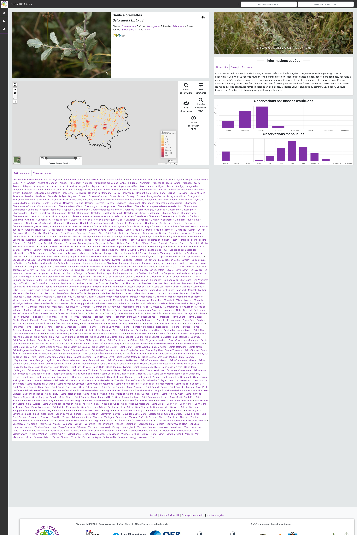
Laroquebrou (112, 266)
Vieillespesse (72, 430)
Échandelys (85, 236)
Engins (171, 236)
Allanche (136, 179)
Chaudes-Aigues (170, 213)
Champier (140, 206)
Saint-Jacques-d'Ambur (118, 367)
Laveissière (196, 269)
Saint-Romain (82, 397)
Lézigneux (85, 286)
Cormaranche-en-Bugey (25, 226)
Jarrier (69, 249)
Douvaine (38, 236)
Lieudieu (107, 286)
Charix (139, 209)
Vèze (44, 430)
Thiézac (184, 417)
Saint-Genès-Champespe (51, 357)
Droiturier (62, 236)
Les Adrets (106, 280)
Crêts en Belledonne (75, 229)
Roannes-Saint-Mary (109, 326)
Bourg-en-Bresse (156, 196)
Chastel (34, 213)
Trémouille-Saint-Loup (141, 420)
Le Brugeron (167, 273)
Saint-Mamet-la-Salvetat (39, 380)
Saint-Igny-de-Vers (81, 367)
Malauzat (121, 290)
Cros (128, 229)
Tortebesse (62, 420)
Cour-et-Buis (100, 226)
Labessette (18, 253)
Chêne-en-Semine (79, 216)
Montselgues (171, 306)
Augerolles (192, 186)
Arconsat (60, 186)
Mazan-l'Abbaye (33, 296)
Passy (16, 316)
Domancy (136, 233)
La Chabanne (191, 253)
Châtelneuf (83, 213)
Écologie (235, 67)
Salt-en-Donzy (43, 410)
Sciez (36, 413)
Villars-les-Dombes (138, 430)
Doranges (198, 233)
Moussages (50, 310)
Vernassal (105, 427)
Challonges (148, 203)
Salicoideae (128, 29)
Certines (56, 203)
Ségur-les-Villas (64, 413)
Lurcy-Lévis (34, 290)
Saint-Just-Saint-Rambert (120, 377)
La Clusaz (94, 259)
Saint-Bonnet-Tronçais (49, 340)
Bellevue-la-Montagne (99, 192)
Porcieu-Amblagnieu (143, 320)
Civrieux (87, 219)
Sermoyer (106, 413)
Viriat (161, 433)
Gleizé (136, 243)
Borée (113, 196)
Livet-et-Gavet (143, 286)
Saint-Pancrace (135, 387)
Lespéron (187, 283)
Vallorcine (90, 423)
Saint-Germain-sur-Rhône (183, 360)
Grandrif (163, 243)
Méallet (90, 296)
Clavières (130, 219)
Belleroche (67, 192)
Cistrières (76, 219)
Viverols (75, 437)
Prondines (100, 323)
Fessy (175, 239)
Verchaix (92, 427)
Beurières (40, 196)
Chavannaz (35, 216)
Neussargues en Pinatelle (147, 310)
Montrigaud (114, 306)
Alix (127, 179)
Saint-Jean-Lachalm (133, 370)
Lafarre (138, 259)
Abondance (19, 179)
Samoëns (58, 410)
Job (97, 249)
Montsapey (156, 306)
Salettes (193, 407)
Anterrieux (75, 182)
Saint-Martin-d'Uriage (154, 380)
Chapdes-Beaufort (50, 209)
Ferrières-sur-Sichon (158, 239)
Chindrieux (181, 216)
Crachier (172, 226)
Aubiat (170, 186)
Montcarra (106, 303)
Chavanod (48, 216)
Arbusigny (38, 186)
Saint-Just (28, 377)
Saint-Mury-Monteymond (100, 383)
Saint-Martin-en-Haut (179, 380)
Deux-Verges (67, 233)
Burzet (175, 199)
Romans (175, 326)
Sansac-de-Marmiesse (89, 410)
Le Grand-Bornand (54, 276)
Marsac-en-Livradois (153, 293)
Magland (84, 290)
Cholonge (18, 219)
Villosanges (113, 433)
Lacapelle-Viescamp (160, 253)
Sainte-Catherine (177, 346)
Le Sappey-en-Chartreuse (177, 280)
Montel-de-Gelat (165, 303)
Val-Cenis (32, 423)
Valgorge (67, 423)
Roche (126, 326)
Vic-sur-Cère (56, 430)
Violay (145, 433)
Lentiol (175, 276)
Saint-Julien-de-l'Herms (86, 373)
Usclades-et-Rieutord (175, 420)
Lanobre (193, 263)
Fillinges (17, 243)
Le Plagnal (50, 280)
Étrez (80, 239)
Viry (197, 433)
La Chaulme (69, 259)
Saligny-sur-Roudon (23, 410)
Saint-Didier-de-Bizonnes (164, 343)
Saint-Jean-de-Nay (60, 370)
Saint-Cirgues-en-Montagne (183, 340)
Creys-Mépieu (115, 229)
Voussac (143, 437)
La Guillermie (61, 263)
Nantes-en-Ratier (112, 310)
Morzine (38, 310)
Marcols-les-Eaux (59, 293)
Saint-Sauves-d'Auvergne (69, 400)
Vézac (36, 430)
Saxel (28, 413)
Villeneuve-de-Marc (187, 430)
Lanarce (146, 263)
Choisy (193, 216)
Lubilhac (185, 286)
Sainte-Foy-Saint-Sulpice (105, 350)
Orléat (90, 313)
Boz (27, 199)
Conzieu (177, 223)
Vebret (28, 427)
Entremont (195, 236)
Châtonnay (153, 213)
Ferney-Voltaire (138, 239)
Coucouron (72, 226)
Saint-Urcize (158, 403)
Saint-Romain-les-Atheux (155, 397)
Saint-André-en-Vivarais (111, 333)
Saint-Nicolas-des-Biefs (128, 383)
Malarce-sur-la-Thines (102, 290)
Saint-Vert (172, 403)
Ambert (31, 182)
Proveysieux (126, 323)
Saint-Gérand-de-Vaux (68, 360)
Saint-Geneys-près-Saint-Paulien (159, 357)
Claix (120, 219)
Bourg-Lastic (194, 196)
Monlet (188, 300)
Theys (162, 417)
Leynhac (73, 286)
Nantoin (127, 310)
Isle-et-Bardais (183, 246)
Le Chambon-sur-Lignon (189, 273)
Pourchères (188, 320)
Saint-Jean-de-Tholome (85, 370)
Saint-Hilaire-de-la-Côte (183, 363)
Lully (22, 290)
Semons (78, 413)
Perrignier (120, 316)
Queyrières (164, 323)
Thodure (194, 417)
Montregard (100, 306)
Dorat (16, 236)
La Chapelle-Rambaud (49, 259)
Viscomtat (18, 437)
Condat (84, 223)
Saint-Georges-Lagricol (41, 360)
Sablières (53, 330)
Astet (151, 186)
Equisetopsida (129, 26)
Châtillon (95, 213)
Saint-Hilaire (125, 363)
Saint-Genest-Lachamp (79, 357)
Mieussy (87, 300)
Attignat (160, 186)
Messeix (42, 300)
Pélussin (63, 316)
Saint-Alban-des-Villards (148, 330)
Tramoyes (109, 420)
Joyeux (132, 249)
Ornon (108, 313)
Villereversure (20, 433)
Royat (196, 326)
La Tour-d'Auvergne (58, 269)
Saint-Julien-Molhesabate (167, 373)
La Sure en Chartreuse (178, 266)
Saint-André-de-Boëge (59, 333)
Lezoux (97, 286)
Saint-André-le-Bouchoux (140, 333)
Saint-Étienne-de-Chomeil (46, 353)
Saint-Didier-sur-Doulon (104, 346)
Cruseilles (181, 229)
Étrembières (68, 239)
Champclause (108, 206)
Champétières (125, 206)
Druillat (73, 236)
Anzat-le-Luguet (129, 182)
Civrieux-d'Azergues (104, 219)
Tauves (133, 417)
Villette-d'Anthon (38, 433)
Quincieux (177, 323)
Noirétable (168, 310)
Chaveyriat (62, 216)
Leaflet (161, 164)
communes (22, 173)
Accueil (154, 515)
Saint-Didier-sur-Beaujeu (77, 346)
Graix (153, 243)
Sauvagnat (139, 410)
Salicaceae (178, 26)
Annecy (63, 182)
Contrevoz (165, 223)
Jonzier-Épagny (110, 249)
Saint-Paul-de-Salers (156, 387)
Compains (72, 223)
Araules (16, 186)
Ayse (64, 189)
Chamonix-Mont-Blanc (70, 206)
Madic (74, 290)
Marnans (128, 293)
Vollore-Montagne (91, 437)
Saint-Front (30, 357)
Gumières (53, 246)
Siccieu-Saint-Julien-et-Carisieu (165, 413)
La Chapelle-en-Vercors (166, 256)
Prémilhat (34, 323)
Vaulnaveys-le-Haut (177, 423)
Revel (29, 326)
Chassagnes (188, 209)
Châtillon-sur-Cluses (134, 213)
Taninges (109, 417)
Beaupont (27, 192)
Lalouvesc (75, 263)
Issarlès (16, 249)
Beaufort (163, 189)
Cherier (116, 216)
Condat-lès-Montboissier (129, 223)
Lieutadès (119, 286)
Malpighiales (153, 26)
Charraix (161, 209)
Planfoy (64, 320)
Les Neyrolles (160, 283)
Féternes (184, 239)
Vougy (133, 437)
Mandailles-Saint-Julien (162, 290)
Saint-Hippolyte (43, 367)
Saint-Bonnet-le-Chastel (158, 336)
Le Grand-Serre (94, 276)
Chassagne (173, 209)
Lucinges (197, 286)
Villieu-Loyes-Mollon (94, 433)
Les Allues (119, 280)
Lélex (127, 276)
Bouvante (18, 199)
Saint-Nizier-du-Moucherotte (158, 383)
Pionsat (34, 320)
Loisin (176, 286)
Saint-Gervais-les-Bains (51, 363)
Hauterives (95, 246)
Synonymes (248, 67)
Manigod (181, 290)
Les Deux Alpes (84, 283)
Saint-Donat (126, 346)
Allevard (167, 179)
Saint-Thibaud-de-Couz (106, 403)
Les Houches (128, 283)
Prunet (138, 323)
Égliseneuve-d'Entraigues (132, 236)
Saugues (107, 410)
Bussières (186, 199)
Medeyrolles (121, 296)
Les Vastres (19, 286)
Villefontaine (168, 430)
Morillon (27, 310)
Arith (105, 186)
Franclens (71, 243)
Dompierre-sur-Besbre (155, 233)
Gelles (120, 243)
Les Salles (199, 283)
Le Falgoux (27, 276)
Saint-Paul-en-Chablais (37, 390)
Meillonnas (160, 296)
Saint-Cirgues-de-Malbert (153, 340)
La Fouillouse (199, 259)
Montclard (135, 303)
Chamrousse (190, 206)
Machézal (63, 290)
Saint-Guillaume (108, 363)
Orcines (71, 313)
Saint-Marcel (61, 380)
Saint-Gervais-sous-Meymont (81, 363)
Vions (153, 433)
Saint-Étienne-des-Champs (108, 353)
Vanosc (119, 423)
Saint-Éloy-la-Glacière (132, 350)
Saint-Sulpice (33, 403)
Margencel (93, 293)
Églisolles (152, 236)
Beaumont (187, 189)
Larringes (126, 266)
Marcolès (43, 293)
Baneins (128, 189)
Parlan (167, 313)
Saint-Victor (186, 403)
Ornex (99, 313)
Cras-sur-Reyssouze (36, 229)
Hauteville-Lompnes (113, 246)
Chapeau (66, 209)
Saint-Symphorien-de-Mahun (58, 403)
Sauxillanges (192, 410)
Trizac (158, 420)
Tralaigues (96, 420)
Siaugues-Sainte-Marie (134, 413)
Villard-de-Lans (89, 430)
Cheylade (153, 216)
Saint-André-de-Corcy (85, 333)
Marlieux (116, 293)
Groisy (204, 243)
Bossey (130, 196)
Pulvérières (150, 323)
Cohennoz (143, 219)
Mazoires (79, 296)
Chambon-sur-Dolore (24, 206)
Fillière (202, 239)
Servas (116, 413)
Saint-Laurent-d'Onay (148, 377)
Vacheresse (19, 423)
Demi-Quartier (50, 233)
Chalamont (134, 203)
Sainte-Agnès (159, 346)
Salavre (174, 407)
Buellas (140, 199)
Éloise (163, 236)
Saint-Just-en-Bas (45, 377)
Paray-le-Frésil (154, 313)
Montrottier (142, 306)
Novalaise (41, 313)
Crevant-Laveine (97, 229)
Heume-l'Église (157, 246)
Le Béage (77, 273)
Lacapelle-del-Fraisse (135, 253)
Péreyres (74, 316)
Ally (23, 182)
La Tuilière (105, 269)
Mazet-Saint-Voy (63, 296)
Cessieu (89, 203)
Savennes (18, 413)
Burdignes (151, 199)
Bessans (183, 192)
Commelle (59, 223)
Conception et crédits (193, 515)
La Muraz (124, 263)
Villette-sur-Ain (57, 433)
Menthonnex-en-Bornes (189, 296)
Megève (134, 296)
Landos (182, 263)
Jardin (60, 249)
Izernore (27, 249)
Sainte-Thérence (173, 350)
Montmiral (44, 306)
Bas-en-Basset (149, 189)
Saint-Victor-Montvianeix (66, 407)
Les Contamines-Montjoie (45, 283)
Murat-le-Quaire (84, 310)
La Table (196, 266)
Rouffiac (186, 326)
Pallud (141, 313)
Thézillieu (173, 417)
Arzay (143, 186)
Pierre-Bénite (178, 316)
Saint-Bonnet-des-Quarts (103, 336)
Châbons (121, 203)
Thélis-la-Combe (148, 417)
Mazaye (48, 296)
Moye (62, 310)
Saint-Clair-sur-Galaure (44, 343)
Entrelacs (183, 236)
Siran (196, 413)
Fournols (58, 243)
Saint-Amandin (36, 333)
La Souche (149, 266)
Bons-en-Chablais (98, 196)
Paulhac (25, 316)
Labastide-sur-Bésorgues (183, 249)
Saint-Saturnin (31, 400)
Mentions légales (215, 515)
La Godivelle (31, 263)
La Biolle (31, 253)
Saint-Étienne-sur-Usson (163, 353)
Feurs (194, 239)
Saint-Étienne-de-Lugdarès (77, 353)
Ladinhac (127, 259)
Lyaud (45, 290)
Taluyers (97, 417)
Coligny (155, 219)
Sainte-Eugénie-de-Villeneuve (28, 350)
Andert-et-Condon (47, 182)
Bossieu (141, 196)
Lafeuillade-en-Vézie (169, 259)
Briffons (99, 199)
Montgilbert (196, 303)
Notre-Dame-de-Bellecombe (191, 310)
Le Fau (38, 276)
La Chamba (34, 256)
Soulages (33, 417)
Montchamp (121, 303)
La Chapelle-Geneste (192, 256)
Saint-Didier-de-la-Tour (192, 343)
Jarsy (78, 249)
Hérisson (131, 246)
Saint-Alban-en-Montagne (177, 330)
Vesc (186, 427)
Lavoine (66, 273)
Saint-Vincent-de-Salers (120, 407)
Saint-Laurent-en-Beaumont (176, 377)
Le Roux (93, 280)
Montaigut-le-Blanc (23, 303)
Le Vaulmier (60, 286)
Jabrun (37, 249)
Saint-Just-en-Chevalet (69, 377)
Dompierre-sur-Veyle (180, 233)
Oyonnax (118, 313)
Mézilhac (75, 300)
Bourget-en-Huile (176, 196)
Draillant (50, 236)
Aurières (17, 189)
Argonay (96, 186)
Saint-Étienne (191, 350)
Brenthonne (76, 199)
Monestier (156, 300)
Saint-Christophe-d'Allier (92, 340)
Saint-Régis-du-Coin (172, 393)
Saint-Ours (43, 387)
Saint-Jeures (37, 373)
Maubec (184, 293)
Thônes (16, 420)
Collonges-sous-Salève (187, 219)
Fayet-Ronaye (92, 239)
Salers (183, 407)
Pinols (16, 320)
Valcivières (45, 423)
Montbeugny (77, 303)
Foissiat (48, 243)
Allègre (146, 179)
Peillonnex (51, 316)
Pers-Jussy (133, 316)
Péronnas (86, 316)
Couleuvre (85, 226)
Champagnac (92, 206)
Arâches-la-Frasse (162, 182)
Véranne (81, 427)
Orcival (81, 313)
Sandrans (70, 410)
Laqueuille (44, 266)
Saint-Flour (184, 353)
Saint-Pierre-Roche (33, 393)
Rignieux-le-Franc (43, 326)
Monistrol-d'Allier (173, 300)
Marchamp (30, 293)
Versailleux (176, 427)
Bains (107, 189)
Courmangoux (116, 226)
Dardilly (37, 233)
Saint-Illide (98, 367)
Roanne (93, 326)
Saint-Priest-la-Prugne (95, 393)
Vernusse (163, 427)
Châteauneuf (59, 213)
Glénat (145, 243)
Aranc (177, 182)
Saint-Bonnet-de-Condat (75, 336)
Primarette (87, 323)
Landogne (171, 263)
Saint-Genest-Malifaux (128, 357)
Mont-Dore (148, 303)
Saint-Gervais (30, 363)
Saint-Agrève (126, 330)
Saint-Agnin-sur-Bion (106, 330)
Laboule (42, 253)
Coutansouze (159, 226)
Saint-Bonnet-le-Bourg (131, 336)
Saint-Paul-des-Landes (182, 387)
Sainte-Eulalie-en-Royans (76, 350)
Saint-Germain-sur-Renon (154, 360)
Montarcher (63, 303)
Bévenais (52, 196)
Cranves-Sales (187, 226)
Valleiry (78, 423)
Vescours (196, 427)
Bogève (72, 196)
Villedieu (154, 430)
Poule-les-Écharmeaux (168, 320)
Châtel (71, 213)
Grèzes (183, 243)
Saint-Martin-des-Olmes (127, 380)
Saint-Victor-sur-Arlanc (93, 407)
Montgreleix (19, 306)
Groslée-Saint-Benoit (25, 246)
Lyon (53, 290)
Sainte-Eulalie (53, 350)
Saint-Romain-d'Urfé (102, 397)
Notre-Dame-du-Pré (23, 313)
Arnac (113, 186)
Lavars (170, 269)
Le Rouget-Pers (79, 280)
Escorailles (18, 239)
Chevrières (140, 216)
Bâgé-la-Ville (84, 189)
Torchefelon (48, 420)
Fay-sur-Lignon (110, 239)
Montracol (85, 306)
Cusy (28, 233)
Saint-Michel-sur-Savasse (71, 383)
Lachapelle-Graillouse (24, 259)
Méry (32, 300)
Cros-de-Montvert (163, 229)
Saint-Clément (65, 343)
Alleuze (157, 179)
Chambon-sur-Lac (46, 206)
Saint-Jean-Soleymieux (179, 370)
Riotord (82, 326)
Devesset (81, 233)
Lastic (160, 266)
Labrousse (84, 253)
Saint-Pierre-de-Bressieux (90, 390)
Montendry (182, 303)
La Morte (88, 263)
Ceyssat (100, 203)
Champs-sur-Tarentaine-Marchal (164, 206)
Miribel (107, 300)
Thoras (26, 420)
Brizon (109, 199)
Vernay (115, 427)
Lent (167, 276)
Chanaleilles (19, 209)
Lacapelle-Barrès (113, 253)
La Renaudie (58, 266)
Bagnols (97, 189)
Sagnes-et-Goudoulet (71, 330)
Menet (171, 296)
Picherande (163, 316)
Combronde (45, 223)
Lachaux (82, 259)
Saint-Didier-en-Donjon (25, 346)
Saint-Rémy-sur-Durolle (44, 397)
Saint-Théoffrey (83, 403)
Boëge (62, 196)
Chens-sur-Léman (100, 216)
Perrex (108, 316)
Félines (123, 239)
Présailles (46, 323)
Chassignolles (20, 213)
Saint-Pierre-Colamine (62, 390)
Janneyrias (49, 249)
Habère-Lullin (67, 246)
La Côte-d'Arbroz (111, 259)
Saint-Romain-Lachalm (127, 397)
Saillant (89, 330)
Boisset (82, 196)
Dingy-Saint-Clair (107, 233)
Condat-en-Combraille (102, 223)
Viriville (189, 433)
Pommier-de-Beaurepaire (93, 320)
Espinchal (31, 239)
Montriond (128, 306)
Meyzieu (64, 300)
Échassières (100, 236)
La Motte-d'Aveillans (106, 263)
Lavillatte (55, 273)
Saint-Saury (47, 400)
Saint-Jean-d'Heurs (110, 370)
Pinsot (24, 320)
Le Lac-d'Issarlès (113, 276)
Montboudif (93, 303)
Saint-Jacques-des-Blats (147, 367)
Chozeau (42, 219)
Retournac (18, 326)
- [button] (15, 96)
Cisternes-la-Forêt (58, 219)
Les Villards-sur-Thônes (39, 286)
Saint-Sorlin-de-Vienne (180, 400)
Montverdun (186, 306)
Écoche (112, 236)
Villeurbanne (74, 433)
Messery (53, 300)
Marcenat (18, 293)
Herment (142, 246)
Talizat (65, 417)
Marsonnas (172, 293)
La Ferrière (150, 259)
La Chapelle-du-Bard (114, 256)
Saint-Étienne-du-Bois (136, 353)
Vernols (152, 427)
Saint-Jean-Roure (155, 370)
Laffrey (186, 259)
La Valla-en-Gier (129, 269)
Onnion (61, 313)
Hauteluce (82, 246)
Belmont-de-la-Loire (147, 192)
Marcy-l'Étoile (78, 293)
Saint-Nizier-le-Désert (24, 387)
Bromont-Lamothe (124, 199)
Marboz (202, 290)
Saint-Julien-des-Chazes (115, 373)
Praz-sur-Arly (20, 323)
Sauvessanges (165, 410)
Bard (136, 189)
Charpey (149, 209)
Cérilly (46, 203)
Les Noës (175, 283)
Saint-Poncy (51, 393)
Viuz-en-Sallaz (42, 437)
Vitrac (29, 437)
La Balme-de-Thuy (157, 249)
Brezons (89, 199)
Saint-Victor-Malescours (37, 407)
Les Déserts (67, 283)
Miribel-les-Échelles (123, 300)
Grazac (173, 243)
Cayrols (197, 199)
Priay (76, 323)
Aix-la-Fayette (52, 179)
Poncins (112, 320)
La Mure (135, 263)
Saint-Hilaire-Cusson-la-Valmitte (151, 363)
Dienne (92, 233)
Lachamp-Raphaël (69, 256)
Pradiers (201, 320)
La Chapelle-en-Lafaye (139, 256)
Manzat (192, 290)
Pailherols (130, 313)
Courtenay (143, 226)
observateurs (42, 173)
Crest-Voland (56, 229)
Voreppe (123, 437)
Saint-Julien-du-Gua (140, 373)
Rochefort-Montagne (143, 326)
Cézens (110, 203)
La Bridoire (70, 253)
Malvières (142, 290)
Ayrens (55, 189)
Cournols (131, 226)
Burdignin (164, 199)
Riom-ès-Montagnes (65, 326)
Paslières (200, 313)
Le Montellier (155, 276)
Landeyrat (158, 263)
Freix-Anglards (86, 243)
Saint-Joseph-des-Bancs (59, 373)
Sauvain (152, 410)
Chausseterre (20, 216)
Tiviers (35, 420)
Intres (171, 246)
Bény (162, 192)
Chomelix (30, 219)
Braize (34, 199)
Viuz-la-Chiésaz (60, 437)
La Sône (137, 266)
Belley (117, 192)
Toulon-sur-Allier (79, 420)
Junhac (142, 249)
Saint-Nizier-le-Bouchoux (189, 383)
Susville (56, 417)
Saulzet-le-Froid (123, 410)
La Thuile (40, 269)
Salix (147, 29)
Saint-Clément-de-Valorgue (107, 343)
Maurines (17, 296)
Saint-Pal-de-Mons (89, 387)
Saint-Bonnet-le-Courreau (186, 336)
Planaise (53, 320)
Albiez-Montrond (94, 179)
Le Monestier (139, 276)
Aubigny (180, 186)
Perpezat (98, 316)
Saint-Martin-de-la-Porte (99, 380)
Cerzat (79, 203)
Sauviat (179, 410)
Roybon (17, 330)
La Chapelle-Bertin (91, 256)
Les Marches (144, 283)
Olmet (52, 313)
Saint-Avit (54, 336)
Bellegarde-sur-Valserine (47, 192)
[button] (15, 93)
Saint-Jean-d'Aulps (38, 370)
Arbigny (27, 186)
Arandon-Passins (191, 182)
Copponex (190, 223)
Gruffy (42, 246)
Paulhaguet (38, 316)
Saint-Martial (77, 380)
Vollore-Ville (109, 437)
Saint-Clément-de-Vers (136, 343)
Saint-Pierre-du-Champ (147, 390)
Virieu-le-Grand (175, 433)
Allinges (189, 179)
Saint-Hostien (61, 367)
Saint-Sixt (160, 400)
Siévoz (188, 413)
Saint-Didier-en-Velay (50, 346)
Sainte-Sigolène (154, 350)
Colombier (18, 223)
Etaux (57, 239)
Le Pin (39, 280)
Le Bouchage (104, 273)
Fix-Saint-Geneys (33, 243)
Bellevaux (81, 192)
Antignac (87, 182)
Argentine (84, 186)
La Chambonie (49, 256)
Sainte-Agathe (142, 346)
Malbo (131, 290)
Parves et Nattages (183, 313)
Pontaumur (124, 320)
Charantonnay (81, 209)
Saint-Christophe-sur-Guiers (122, 340)
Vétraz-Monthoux (22, 430)
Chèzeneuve (167, 216)
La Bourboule (56, 253)
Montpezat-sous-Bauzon (65, 306)
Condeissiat (151, 223)
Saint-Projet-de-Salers (121, 393)
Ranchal (189, 323)
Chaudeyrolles (188, 213)
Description (222, 67)
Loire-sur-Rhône (162, 286)
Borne (121, 196)
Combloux (31, 223)
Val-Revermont (105, 423)
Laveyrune (30, 273)
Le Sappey (155, 280)
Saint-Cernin (70, 340)
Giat (128, 243)
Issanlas (198, 246)
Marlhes (106, 293)
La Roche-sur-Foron (77, 266)
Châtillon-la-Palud (112, 213)
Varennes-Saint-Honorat (151, 423)
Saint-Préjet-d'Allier (71, 393)
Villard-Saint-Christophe (113, 430)
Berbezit (172, 192)
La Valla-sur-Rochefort (152, 269)
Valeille (57, 423)
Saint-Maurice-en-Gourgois (40, 383)
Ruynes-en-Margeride (34, 330)
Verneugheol (128, 427)
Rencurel (200, 323)
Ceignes (36, 203)
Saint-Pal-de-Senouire (113, 387)
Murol (98, 310)
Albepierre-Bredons (73, 179)
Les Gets (115, 283)
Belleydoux (128, 192)
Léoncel (185, 276)
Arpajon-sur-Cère (128, 186)
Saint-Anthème (163, 333)
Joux (123, 249)
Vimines (125, 433)
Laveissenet (182, 269)
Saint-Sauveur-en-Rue (96, 400)
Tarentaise (121, 417)
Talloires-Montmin (81, 417)
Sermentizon (91, 413)
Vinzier (135, 433)
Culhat (191, 229)
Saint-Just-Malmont (94, 377)
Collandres (167, 219)
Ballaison (116, 189)
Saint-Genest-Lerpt (104, 357)
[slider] (46, 158)
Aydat (47, 189)
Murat (70, 310)
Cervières (68, 203)
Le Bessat (90, 273)
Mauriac (195, 293)
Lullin (15, 290)
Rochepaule (162, 326)
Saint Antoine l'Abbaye (186, 333)
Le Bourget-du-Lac (123, 273)
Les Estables (101, 283)
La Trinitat (92, 269)
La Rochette (96, 266)
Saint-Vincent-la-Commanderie (151, 407)
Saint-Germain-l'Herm (93, 360)
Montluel (32, 306)
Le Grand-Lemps (75, 276)
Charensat (128, 209)
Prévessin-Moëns (63, 323)
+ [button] (15, 89)
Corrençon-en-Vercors (52, 226)
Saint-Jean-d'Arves (172, 367)
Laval (115, 269)
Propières (113, 323)
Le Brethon (141, 273)
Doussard (26, 236)
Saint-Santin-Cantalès (181, 397)
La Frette (17, 263)
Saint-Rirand (65, 397)
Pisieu (43, 320)
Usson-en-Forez (197, 420)
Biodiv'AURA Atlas (21, 4)
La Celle (177, 253)
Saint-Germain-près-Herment (123, 360)
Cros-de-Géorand (142, 229)
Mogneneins (142, 300)
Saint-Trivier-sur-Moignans (135, 403)
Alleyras (178, 179)
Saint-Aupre (40, 336)
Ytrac (153, 437)
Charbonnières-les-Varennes (106, 209)
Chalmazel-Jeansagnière (169, 203)
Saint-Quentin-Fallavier (147, 393)
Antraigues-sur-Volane (106, 182)
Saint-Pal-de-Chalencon (64, 387)
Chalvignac (190, 203)
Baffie (72, 189)
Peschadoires (148, 316)
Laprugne (31, 266)
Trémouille (121, 420)
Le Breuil (153, 273)
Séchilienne (47, 413)
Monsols (198, 300)
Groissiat (194, 243)
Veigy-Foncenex (66, 427)
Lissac (130, 286)
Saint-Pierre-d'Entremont (119, 390)
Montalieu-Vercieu (44, 303)
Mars (137, 293)
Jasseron (88, 249)
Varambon (131, 423)
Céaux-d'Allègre (21, 203)
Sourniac (45, 417)
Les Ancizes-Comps (137, 280)
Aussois (28, 189)
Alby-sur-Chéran (114, 179)
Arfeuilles (72, 186)
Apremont (145, 182)
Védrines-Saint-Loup (45, 427)
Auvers (37, 189)
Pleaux (73, 320)
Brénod (64, 199)
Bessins (29, 196)
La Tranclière (77, 269)
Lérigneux (63, 280)
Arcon (49, 186)
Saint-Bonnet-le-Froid (24, 340)
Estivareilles (45, 239)
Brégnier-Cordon (49, 199)
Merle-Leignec (20, 300)
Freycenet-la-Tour (105, 243)
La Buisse (97, 253)
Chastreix (45, 213)
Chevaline (127, 216)
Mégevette (146, 296)
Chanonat (33, 209)
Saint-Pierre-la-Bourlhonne (176, 390)
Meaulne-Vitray (105, 296)
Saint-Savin (116, 400)
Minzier (97, 300)
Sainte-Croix (195, 346)
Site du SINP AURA (169, 515)
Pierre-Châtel (195, 316)
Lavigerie (43, 273)
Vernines (141, 427)
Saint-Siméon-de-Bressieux (138, 400)
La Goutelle (46, 263)
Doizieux (123, 233)
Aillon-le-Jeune (35, 179)
